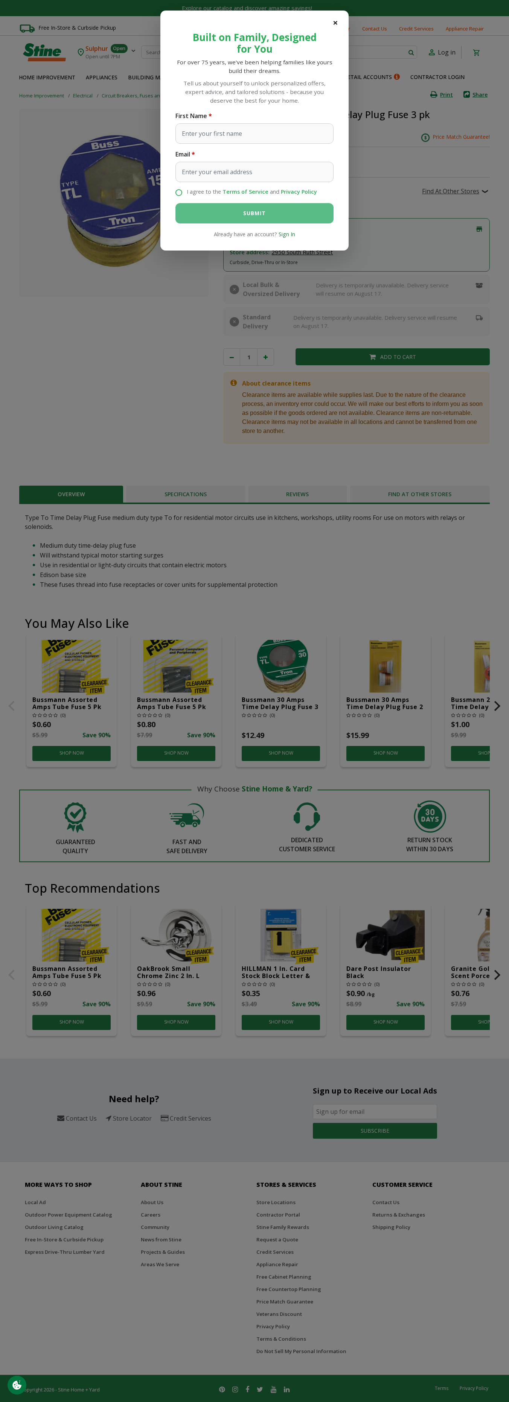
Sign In (287, 234)
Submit (254, 213)
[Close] (335, 22)
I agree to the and (252, 191)
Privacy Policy (299, 191)
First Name (191, 116)
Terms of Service (245, 191)
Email (182, 154)
